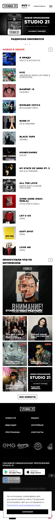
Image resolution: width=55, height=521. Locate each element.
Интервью (37, 425)
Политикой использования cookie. (24, 505)
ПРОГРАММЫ (12, 432)
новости (10, 418)
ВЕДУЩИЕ (10, 425)
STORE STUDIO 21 (39, 6)
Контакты (37, 432)
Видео (35, 418)
